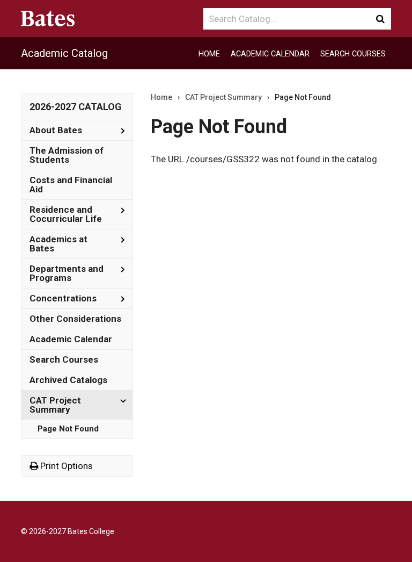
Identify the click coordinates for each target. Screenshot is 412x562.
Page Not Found (68, 429)
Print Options (65, 465)
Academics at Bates (58, 244)
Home (209, 54)
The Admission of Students (67, 155)
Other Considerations (75, 318)
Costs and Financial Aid (71, 184)
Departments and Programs (67, 273)
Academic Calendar (270, 54)
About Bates (56, 130)
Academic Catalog (64, 53)
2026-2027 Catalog (76, 106)
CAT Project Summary (55, 405)
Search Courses (353, 54)
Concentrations (63, 298)
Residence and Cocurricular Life (66, 214)
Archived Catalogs (68, 379)
